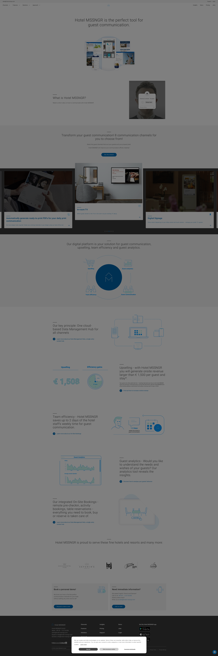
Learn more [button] (83, 644)
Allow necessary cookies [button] (109, 649)
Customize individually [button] (129, 649)
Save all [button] (88, 649)
